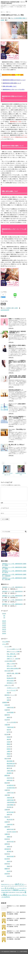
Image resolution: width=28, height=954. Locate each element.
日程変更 (10, 892)
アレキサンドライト (14, 886)
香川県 (6, 858)
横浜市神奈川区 (11, 763)
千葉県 (6, 724)
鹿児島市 (9, 851)
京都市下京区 (10, 792)
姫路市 (8, 814)
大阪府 (6, 795)
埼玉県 (6, 719)
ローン (25, 888)
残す (15, 892)
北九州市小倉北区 (11, 831)
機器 (13, 892)
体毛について (10, 666)
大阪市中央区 (10, 800)
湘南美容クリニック (10, 695)
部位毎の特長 (10, 678)
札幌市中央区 (10, 707)
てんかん (5, 886)
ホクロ (21, 888)
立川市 (8, 746)
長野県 (6, 844)
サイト (2, 513)
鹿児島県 (7, 849)
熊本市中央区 (10, 856)
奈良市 (8, 876)
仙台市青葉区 (10, 712)
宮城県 (6, 710)
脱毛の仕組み (10, 680)
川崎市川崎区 (10, 770)
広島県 (6, 821)
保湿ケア (10, 890)
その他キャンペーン (12, 687)
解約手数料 (16, 895)
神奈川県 (7, 758)
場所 (12, 308)
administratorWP (5, 310)
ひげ (9, 886)
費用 (23, 895)
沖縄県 (6, 834)
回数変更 (16, 890)
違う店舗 (4, 897)
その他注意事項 (18, 18)
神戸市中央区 (10, 812)
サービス (7, 646)
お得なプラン (8, 685)
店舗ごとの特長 (11, 663)
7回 (7, 884)
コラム (11, 18)
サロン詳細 (5, 641)
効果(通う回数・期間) (12, 673)
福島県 (6, 714)
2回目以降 (3, 884)
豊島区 (8, 744)
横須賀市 (9, 773)
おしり (25, 884)
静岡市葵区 (10, 780)
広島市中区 (10, 824)
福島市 (8, 717)
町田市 (8, 749)
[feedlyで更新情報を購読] (2, 304)
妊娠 (22, 890)
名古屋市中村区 (11, 787)
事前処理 (6, 890)
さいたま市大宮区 (11, 722)
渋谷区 (8, 741)
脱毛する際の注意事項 (12, 668)
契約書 (20, 890)
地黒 (8, 700)
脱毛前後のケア (11, 683)
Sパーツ (13, 884)
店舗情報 (4, 702)
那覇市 (8, 836)
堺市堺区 (9, 807)
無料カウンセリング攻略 (13, 651)
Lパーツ (10, 884)
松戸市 (8, 732)
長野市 (8, 846)
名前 (2, 502)
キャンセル (9, 888)
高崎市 (8, 866)
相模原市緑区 (10, 765)
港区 (8, 739)
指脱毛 (7, 892)
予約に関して (10, 656)
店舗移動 (3, 892)
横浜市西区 (10, 761)
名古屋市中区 (10, 785)
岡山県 (6, 817)
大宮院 (16, 308)
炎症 (23, 892)
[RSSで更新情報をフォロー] (4, 304)
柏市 (8, 729)
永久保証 (17, 892)
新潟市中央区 (10, 841)
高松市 (8, 861)
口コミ (4, 308)
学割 (8, 692)
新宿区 (8, 737)
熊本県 (6, 854)
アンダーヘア (21, 886)
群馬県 (6, 863)
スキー (16, 888)
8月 (4, 615)
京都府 (6, 790)
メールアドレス (5, 508)
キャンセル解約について (13, 649)
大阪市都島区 (10, 804)
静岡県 (6, 775)
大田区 (8, 756)
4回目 (6, 884)
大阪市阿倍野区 (11, 802)
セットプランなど (11, 690)
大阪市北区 (10, 797)
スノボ (18, 888)
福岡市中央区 (10, 829)
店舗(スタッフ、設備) (12, 658)
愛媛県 (6, 868)
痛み (8, 675)
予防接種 (2, 890)
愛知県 (6, 782)
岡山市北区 (10, 819)
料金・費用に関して (12, 654)
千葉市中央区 (10, 727)
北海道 (6, 705)
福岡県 (6, 826)
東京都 (6, 734)
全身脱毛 (8, 308)
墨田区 (8, 753)
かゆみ (2, 886)
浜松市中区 (10, 778)
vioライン (19, 884)
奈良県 (6, 873)
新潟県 (6, 839)
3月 (4, 617)
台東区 (8, 751)
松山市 (8, 871)
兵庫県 (6, 809)
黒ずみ (8, 897)
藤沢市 (8, 768)
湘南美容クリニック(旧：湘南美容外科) (12, 587)
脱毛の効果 (7, 670)
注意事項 (20, 892)
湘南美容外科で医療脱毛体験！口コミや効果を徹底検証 (13, 2)
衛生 (8, 697)
